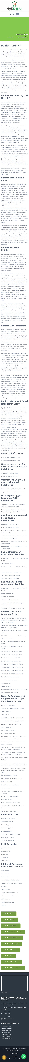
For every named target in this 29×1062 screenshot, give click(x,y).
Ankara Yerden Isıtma (6, 1030)
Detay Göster (4, 992)
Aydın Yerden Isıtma (6, 1034)
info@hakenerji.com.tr (8, 1019)
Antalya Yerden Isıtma (6, 1038)
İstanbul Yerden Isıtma (6, 1028)
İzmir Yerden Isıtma (5, 1032)
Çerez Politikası (14, 1053)
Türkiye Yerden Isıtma (6, 1026)
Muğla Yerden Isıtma (6, 1036)
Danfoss (17, 37)
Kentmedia (14, 1056)
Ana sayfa (10, 37)
